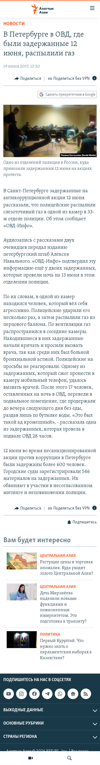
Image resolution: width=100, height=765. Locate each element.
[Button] (27, 78)
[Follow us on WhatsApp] (60, 694)
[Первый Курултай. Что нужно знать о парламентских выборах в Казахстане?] (22, 639)
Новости (14, 24)
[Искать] (69, 758)
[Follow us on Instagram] (21, 694)
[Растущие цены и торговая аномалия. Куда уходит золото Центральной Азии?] (22, 560)
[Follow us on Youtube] (8, 694)
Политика (50, 635)
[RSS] (86, 694)
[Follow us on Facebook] (34, 694)
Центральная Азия (58, 556)
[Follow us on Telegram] (47, 694)
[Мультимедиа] (30, 758)
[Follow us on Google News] (73, 694)
